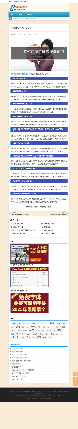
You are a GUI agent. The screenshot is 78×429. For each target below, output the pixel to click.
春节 (31, 330)
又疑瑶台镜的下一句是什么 (19, 376)
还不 (39, 337)
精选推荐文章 (49, 391)
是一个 (49, 331)
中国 (18, 323)
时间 (25, 330)
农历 (46, 323)
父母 (23, 334)
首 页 (10, 1)
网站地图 (55, 391)
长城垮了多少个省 (17, 379)
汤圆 (12, 334)
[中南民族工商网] (19, 4)
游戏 (18, 333)
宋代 (33, 326)
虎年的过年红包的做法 (47, 233)
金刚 (25, 74)
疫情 (29, 333)
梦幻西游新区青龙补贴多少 (58, 214)
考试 (61, 334)
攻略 (13, 330)
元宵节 (40, 323)
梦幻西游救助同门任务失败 (20, 214)
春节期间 (40, 330)
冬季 (58, 323)
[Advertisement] (39, 415)
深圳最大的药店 (45, 227)
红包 (52, 334)
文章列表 (16, 1)
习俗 (24, 323)
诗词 (33, 337)
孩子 (28, 327)
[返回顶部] (75, 383)
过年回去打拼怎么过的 (47, 224)
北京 (64, 323)
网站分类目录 (41, 391)
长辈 (50, 337)
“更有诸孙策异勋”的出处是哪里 (21, 373)
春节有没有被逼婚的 (17, 352)
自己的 (15, 337)
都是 (44, 337)
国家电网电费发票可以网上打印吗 (21, 361)
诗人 (28, 337)
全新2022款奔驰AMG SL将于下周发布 (23, 370)
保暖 (34, 323)
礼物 (47, 334)
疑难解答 (61, 391)
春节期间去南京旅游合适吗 (19, 358)
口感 (12, 327)
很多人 (58, 327)
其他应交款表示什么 (17, 227)
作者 (29, 323)
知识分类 (23, 1)
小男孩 (39, 400)
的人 (35, 333)
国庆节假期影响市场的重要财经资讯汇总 (23, 230)
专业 (13, 323)
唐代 (18, 326)
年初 (48, 327)
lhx (16, 34)
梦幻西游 (16, 18)
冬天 (52, 323)
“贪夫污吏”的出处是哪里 (18, 233)
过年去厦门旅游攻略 (47, 230)
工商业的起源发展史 (17, 224)
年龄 (53, 327)
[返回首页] (75, 374)
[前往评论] (75, 379)
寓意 (39, 327)
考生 (57, 334)
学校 (23, 327)
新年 (19, 330)
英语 (22, 337)
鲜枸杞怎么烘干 (16, 367)
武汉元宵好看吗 (16, 364)
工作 (44, 327)
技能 (30, 74)
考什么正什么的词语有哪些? (20, 355)
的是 (41, 334)
